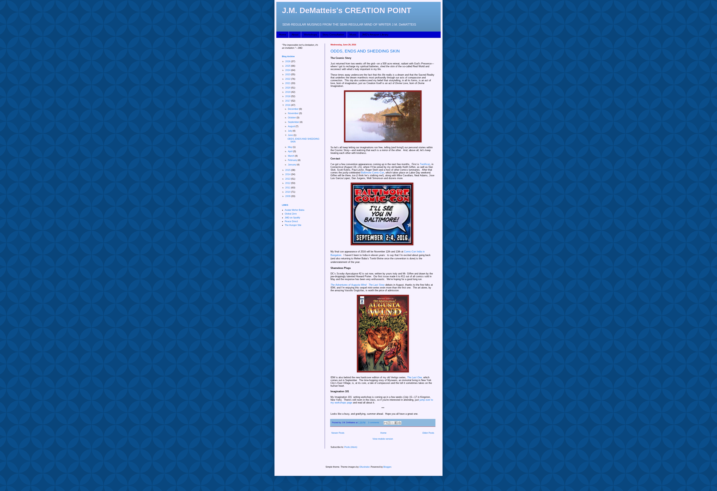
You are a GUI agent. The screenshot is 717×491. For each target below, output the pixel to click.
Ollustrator (364, 467)
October (292, 117)
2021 (288, 83)
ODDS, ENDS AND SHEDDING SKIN (365, 51)
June (291, 135)
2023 (288, 74)
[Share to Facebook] (396, 423)
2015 (288, 170)
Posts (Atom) (350, 447)
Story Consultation (333, 34)
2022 (288, 79)
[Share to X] (392, 423)
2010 (288, 192)
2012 (288, 183)
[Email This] (385, 423)
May (290, 147)
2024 (288, 70)
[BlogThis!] (389, 423)
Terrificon (425, 164)
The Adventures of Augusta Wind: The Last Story (357, 284)
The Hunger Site (293, 225)
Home (282, 34)
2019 (288, 92)
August (292, 126)
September (294, 122)
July (290, 131)
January (292, 164)
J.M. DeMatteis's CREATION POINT (346, 10)
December (293, 109)
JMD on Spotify (292, 217)
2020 (288, 87)
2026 (288, 61)
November (293, 113)
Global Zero (291, 213)
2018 (288, 96)
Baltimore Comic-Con (372, 172)
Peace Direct (291, 221)
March (291, 156)
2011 (288, 187)
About (294, 34)
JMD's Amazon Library (375, 34)
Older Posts (428, 433)
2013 (288, 179)
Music (353, 34)
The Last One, (415, 377)
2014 (288, 174)
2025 (288, 66)
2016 (288, 105)
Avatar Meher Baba (294, 210)
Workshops (310, 34)
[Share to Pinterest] (399, 423)
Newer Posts (337, 433)
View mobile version (383, 439)
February (293, 160)
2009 (288, 196)
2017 (288, 101)
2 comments (373, 422)
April (290, 151)
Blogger (387, 467)
